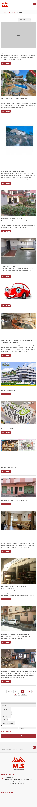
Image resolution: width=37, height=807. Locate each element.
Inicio (5, 12)
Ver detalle (6, 63)
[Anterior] (15, 691)
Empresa (15, 749)
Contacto (21, 749)
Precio (3, 726)
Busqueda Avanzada (7, 731)
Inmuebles (12, 12)
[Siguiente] (19, 694)
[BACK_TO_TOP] (34, 747)
